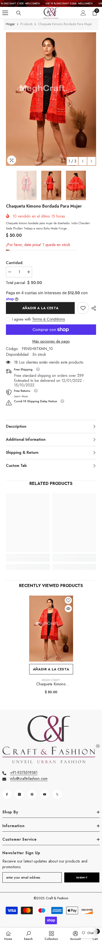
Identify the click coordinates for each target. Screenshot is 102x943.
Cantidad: (14, 262)
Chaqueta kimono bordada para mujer (51, 684)
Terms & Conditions (48, 319)
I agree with (21, 319)
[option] (51, 99)
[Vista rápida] (68, 608)
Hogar (10, 24)
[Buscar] (19, 13)
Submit (82, 877)
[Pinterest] (32, 794)
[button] (83, 161)
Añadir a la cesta (40, 308)
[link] (83, 308)
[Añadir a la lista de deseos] (68, 600)
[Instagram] (19, 794)
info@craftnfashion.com (28, 778)
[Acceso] (83, 12)
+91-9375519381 (23, 772)
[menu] (5, 13)
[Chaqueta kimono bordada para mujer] (51, 629)
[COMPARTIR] (92, 308)
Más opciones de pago (51, 341)
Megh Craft (51, 680)
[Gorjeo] (57, 794)
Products (26, 24)
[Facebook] (6, 794)
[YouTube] (44, 794)
